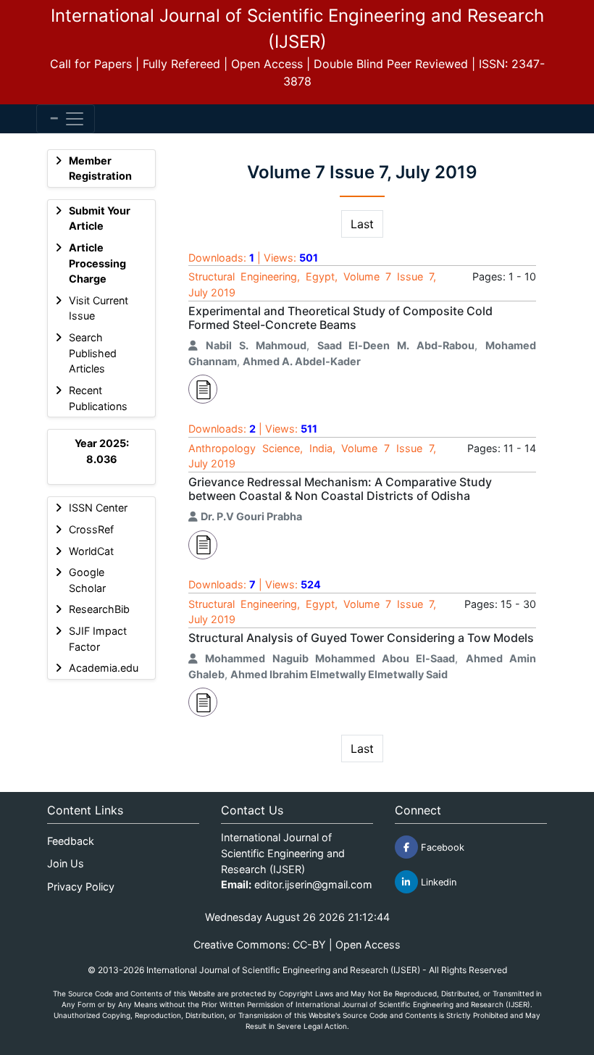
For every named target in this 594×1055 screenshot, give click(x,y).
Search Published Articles (93, 353)
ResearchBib (99, 609)
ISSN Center (98, 507)
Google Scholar (87, 580)
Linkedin (437, 882)
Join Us (65, 863)
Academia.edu (103, 668)
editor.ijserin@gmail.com (313, 884)
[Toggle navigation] (65, 118)
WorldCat (91, 551)
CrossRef (91, 529)
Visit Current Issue (98, 308)
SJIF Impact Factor (98, 639)
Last (362, 224)
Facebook (441, 847)
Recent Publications (98, 398)
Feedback (70, 841)
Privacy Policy (80, 886)
